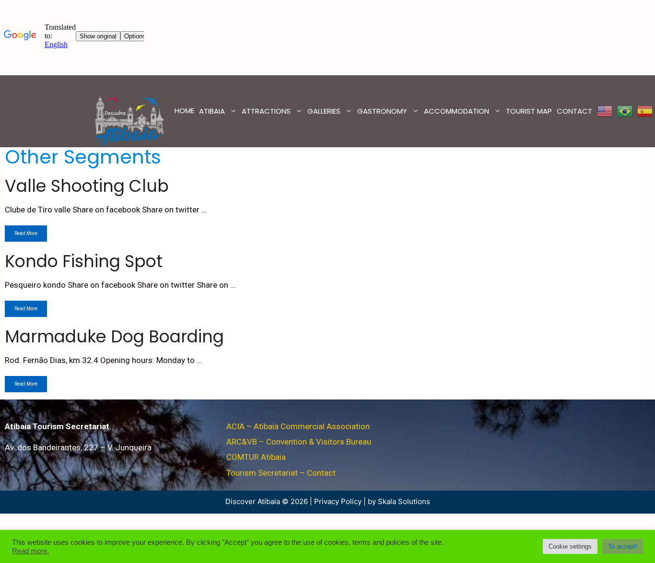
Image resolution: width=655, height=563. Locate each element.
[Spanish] (645, 111)
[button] (570, 546)
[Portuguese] (625, 111)
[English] (605, 111)
